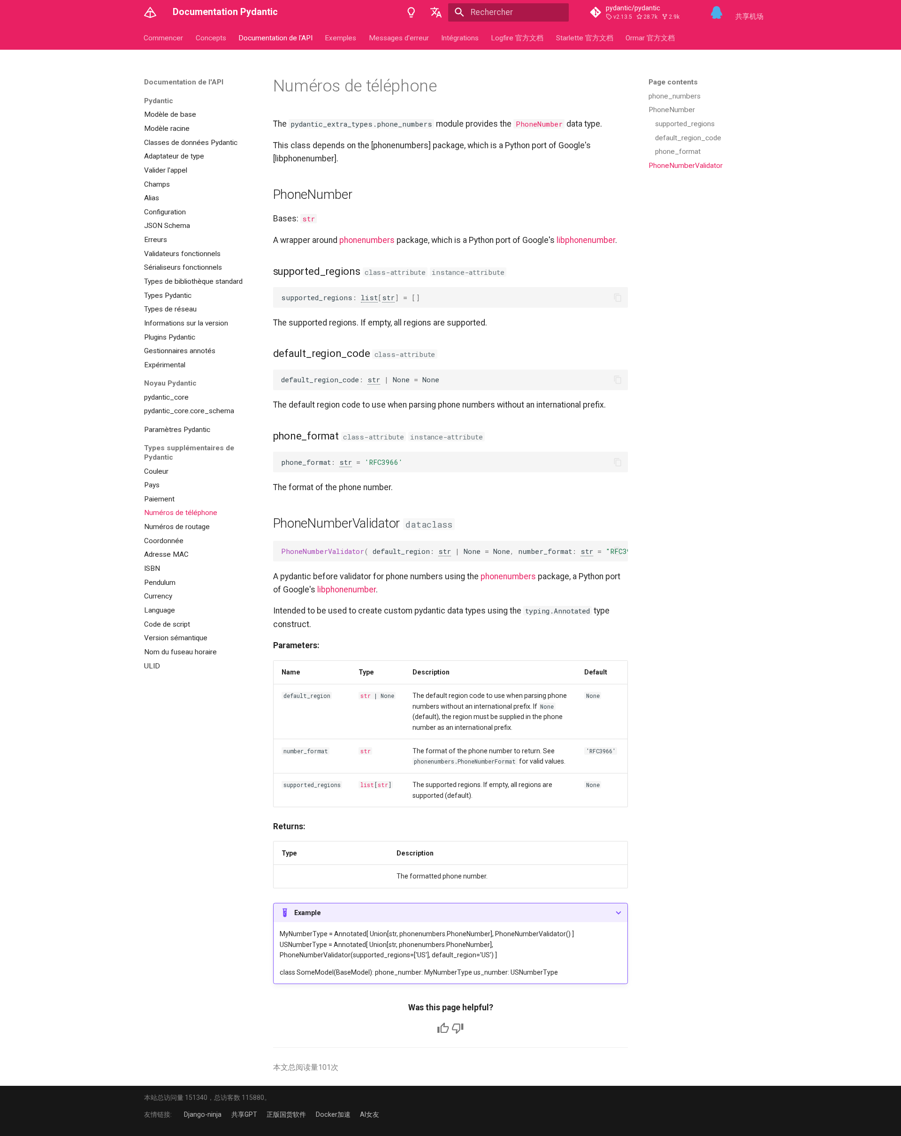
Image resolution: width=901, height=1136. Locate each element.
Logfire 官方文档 (517, 37)
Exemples (341, 37)
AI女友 (369, 1114)
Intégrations (460, 37)
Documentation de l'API (275, 37)
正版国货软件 (286, 1114)
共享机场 (749, 16)
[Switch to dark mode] (411, 12)
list (369, 297)
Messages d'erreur (399, 37)
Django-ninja (202, 1114)
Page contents (673, 82)
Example (307, 912)
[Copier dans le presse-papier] (617, 297)
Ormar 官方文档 (650, 37)
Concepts (211, 37)
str (308, 218)
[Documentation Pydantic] (150, 12)
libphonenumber (586, 240)
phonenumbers (367, 240)
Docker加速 (333, 1114)
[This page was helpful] (443, 1028)
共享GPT (244, 1114)
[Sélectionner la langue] (436, 12)
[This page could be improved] (457, 1028)
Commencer (163, 37)
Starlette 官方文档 (584, 37)
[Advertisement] (701, 244)
